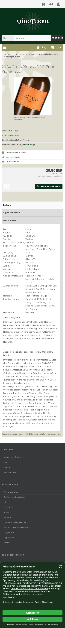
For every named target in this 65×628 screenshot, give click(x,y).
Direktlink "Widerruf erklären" (15, 522)
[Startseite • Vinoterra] (32, 22)
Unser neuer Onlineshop (14, 457)
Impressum (9, 537)
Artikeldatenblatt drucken (16, 152)
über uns (8, 467)
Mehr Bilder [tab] (9, 220)
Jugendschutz (10, 532)
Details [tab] (7, 205)
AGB (5, 502)
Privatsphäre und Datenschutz (17, 527)
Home (6, 462)
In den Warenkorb (49, 186)
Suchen (57, 38)
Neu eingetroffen (11, 492)
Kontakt (7, 542)
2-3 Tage (14, 131)
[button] (8, 38)
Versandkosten (57, 176)
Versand (7, 512)
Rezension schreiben (13, 157)
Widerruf (7, 517)
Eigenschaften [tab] (11, 212)
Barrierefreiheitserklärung (15, 497)
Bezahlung (8, 507)
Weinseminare (10, 472)
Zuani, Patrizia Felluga (25, 144)
